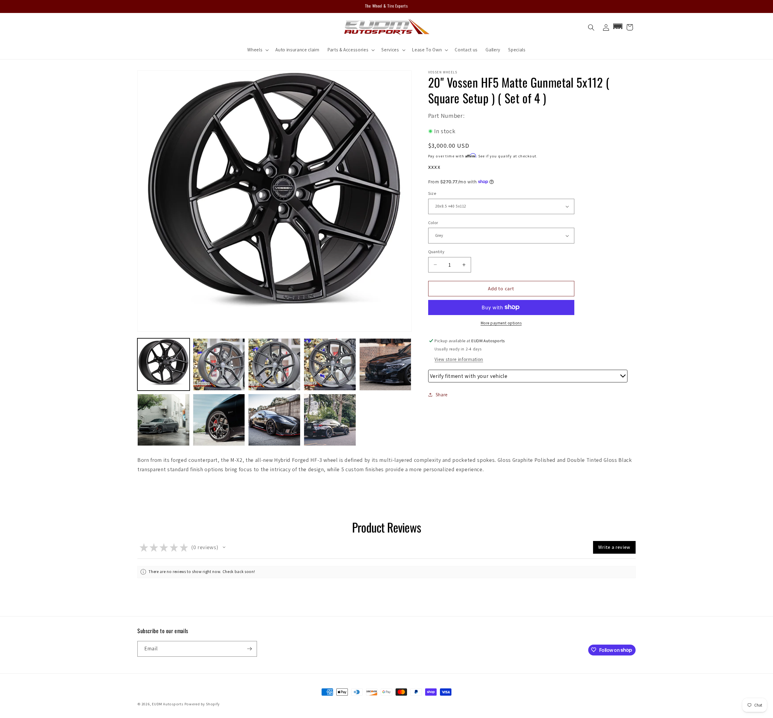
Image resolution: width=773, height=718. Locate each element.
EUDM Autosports (167, 704)
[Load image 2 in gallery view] (219, 364)
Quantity (436, 251)
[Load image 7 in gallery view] (219, 420)
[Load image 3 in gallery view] (274, 364)
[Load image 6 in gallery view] (163, 420)
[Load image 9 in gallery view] (330, 420)
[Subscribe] (249, 649)
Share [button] (442, 394)
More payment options (501, 323)
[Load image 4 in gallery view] (330, 364)
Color (433, 222)
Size (432, 193)
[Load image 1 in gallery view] (163, 364)
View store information (459, 359)
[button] (257, 50)
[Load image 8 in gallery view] (274, 420)
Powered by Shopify (202, 704)
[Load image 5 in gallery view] (385, 364)
